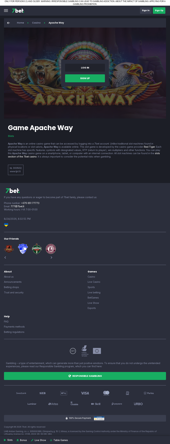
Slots (11, 136)
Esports (92, 308)
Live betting (94, 292)
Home (20, 22)
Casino (36, 22)
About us (9, 276)
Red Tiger (149, 146)
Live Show (93, 302)
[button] (6, 11)
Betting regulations (14, 332)
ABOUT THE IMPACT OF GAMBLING (132, 1)
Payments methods (14, 326)
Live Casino (94, 281)
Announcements (13, 281)
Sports (91, 287)
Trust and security (14, 292)
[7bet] (18, 11)
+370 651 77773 (30, 203)
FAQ (6, 321)
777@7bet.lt (17, 206)
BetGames (93, 297)
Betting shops (11, 287)
